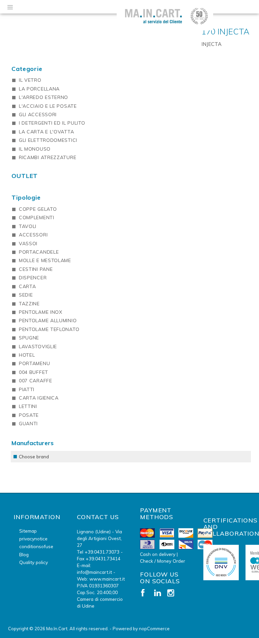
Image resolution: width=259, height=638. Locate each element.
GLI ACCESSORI (38, 114)
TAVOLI (27, 226)
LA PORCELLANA (39, 89)
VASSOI (28, 243)
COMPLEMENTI (36, 217)
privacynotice (33, 538)
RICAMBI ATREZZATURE (47, 157)
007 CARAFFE (35, 381)
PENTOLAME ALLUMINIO (48, 320)
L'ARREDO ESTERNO (43, 97)
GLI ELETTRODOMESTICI (48, 140)
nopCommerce (154, 628)
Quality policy (33, 562)
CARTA (27, 286)
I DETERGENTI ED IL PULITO (52, 123)
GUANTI (28, 423)
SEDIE (26, 295)
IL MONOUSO (35, 149)
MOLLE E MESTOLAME (45, 260)
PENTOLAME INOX (40, 312)
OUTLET (24, 176)
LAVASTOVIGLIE (38, 346)
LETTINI (28, 406)
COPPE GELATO (38, 209)
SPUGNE (29, 338)
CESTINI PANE (36, 269)
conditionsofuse (36, 546)
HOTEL (27, 355)
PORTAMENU (34, 363)
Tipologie (26, 197)
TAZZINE (29, 304)
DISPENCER (33, 278)
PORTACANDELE (39, 252)
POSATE (29, 415)
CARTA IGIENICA (39, 398)
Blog (24, 554)
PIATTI (26, 389)
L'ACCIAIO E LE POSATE (48, 106)
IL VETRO (30, 80)
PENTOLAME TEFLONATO (49, 329)
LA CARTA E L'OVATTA (46, 132)
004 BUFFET (33, 372)
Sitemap (28, 531)
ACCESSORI (33, 235)
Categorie (26, 69)
